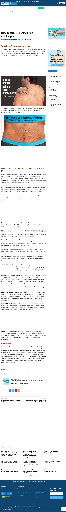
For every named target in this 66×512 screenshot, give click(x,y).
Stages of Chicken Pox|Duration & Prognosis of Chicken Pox (18, 373)
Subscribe (56, 497)
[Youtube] (10, 493)
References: (4, 365)
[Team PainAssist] (6, 381)
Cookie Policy (38, 497)
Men (53, 65)
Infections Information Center (9, 11)
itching (22, 223)
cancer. (5, 199)
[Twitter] (13, 390)
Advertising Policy (39, 489)
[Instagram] (5, 493)
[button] (57, 3)
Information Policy (21, 498)
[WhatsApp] (19, 390)
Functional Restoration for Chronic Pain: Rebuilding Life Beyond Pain (55, 76)
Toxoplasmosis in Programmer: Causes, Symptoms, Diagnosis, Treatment (30, 471)
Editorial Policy (20, 495)
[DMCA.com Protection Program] (5, 497)
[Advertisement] (23, 22)
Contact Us (3, 490)
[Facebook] (10, 390)
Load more (32, 475)
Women (59, 65)
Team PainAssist (27, 39)
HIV (45, 197)
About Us (3, 488)
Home (2, 11)
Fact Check (41, 8)
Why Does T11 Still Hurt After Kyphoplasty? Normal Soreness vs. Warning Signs (54, 83)
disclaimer (19, 381)
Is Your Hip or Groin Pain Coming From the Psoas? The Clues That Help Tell (55, 104)
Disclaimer (46, 506)
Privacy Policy (20, 488)
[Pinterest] (16, 390)
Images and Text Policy (22, 492)
